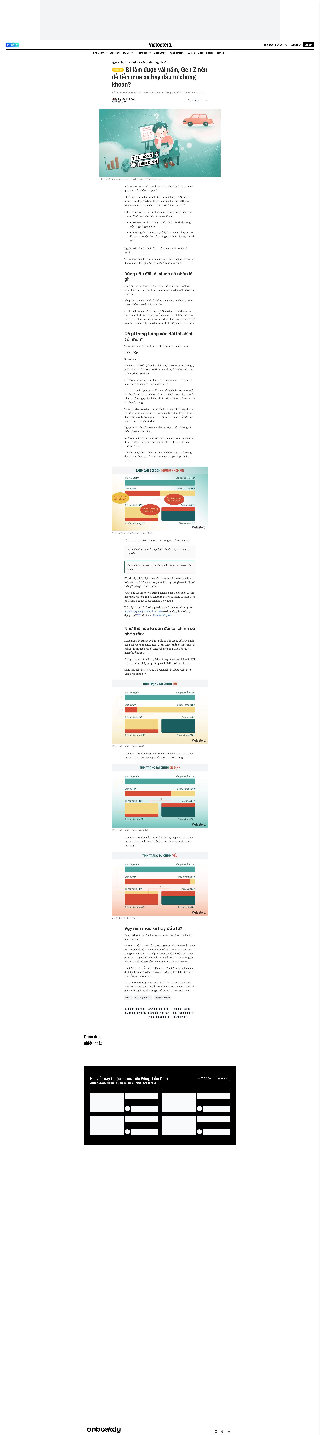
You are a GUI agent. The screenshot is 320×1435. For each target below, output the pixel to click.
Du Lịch (127, 52)
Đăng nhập (296, 44)
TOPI (138, 615)
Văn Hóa (114, 52)
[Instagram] (217, 1431)
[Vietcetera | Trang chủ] (160, 45)
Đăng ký (308, 44)
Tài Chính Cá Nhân (136, 62)
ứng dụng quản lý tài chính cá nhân (143, 611)
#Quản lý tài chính (143, 997)
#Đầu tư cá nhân (162, 997)
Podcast (210, 52)
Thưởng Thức (142, 52)
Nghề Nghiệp (176, 52)
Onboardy (118, 69)
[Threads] (229, 1431)
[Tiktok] (223, 1431)
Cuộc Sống (159, 52)
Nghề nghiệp (118, 62)
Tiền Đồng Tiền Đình (158, 62)
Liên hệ (220, 52)
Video (200, 52)
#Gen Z (128, 997)
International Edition (274, 44)
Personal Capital (162, 615)
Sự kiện (191, 52)
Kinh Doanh (98, 52)
